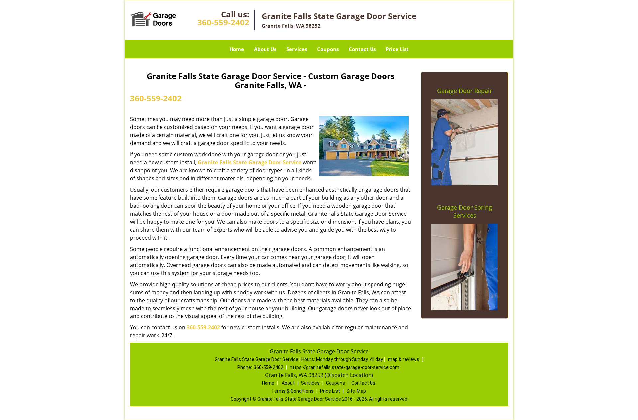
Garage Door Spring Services (464, 211)
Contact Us (362, 49)
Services (296, 49)
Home (236, 49)
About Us (265, 49)
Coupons (328, 49)
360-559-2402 (223, 22)
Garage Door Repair (464, 91)
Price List (397, 49)
